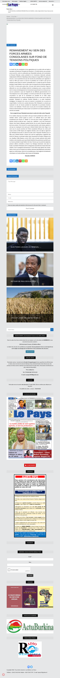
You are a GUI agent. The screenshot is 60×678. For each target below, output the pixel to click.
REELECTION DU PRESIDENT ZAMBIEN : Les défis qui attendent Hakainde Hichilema (24, 11)
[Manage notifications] (3, 674)
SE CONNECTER (34, 4)
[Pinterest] (20, 64)
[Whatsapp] (23, 64)
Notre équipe (14, 1)
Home (8, 16)
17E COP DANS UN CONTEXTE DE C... (26, 318)
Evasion (11, 4)
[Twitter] (14, 64)
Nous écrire (51, 1)
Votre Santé (17, 4)
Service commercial (43, 1)
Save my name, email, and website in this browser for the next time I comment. (27, 205)
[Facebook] (11, 64)
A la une (13, 16)
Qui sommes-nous (6, 1)
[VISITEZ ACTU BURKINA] (30, 626)
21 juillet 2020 (12, 45)
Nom (30, 562)
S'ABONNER (31, 465)
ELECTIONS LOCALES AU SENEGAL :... (26, 247)
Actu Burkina (5, 4)
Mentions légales (23, 1)
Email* (30, 556)
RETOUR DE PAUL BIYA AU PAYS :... (24, 281)
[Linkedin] (17, 64)
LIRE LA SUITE (30, 351)
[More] (26, 64)
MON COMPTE (34, 1)
